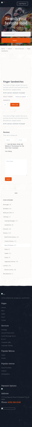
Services (3, 307)
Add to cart (15, 105)
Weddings (4, 330)
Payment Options (8, 386)
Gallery (3, 314)
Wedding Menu (5, 374)
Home (3, 49)
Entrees (10, 49)
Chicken (3, 358)
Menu (3, 311)
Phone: (4, 402)
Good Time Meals (6, 368)
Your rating (8, 151)
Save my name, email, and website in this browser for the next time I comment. (14, 146)
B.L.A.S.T (3, 339)
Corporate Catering (6, 345)
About (3, 317)
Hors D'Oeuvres (19, 49)
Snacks (3, 355)
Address (5, 393)
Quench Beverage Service (8, 336)
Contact (3, 320)
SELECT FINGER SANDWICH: (7, 98)
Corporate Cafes (6, 342)
